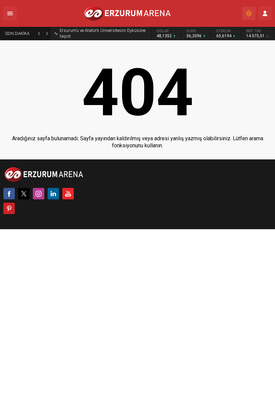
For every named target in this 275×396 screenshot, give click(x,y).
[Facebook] (9, 193)
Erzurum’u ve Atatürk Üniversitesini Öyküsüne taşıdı (103, 33)
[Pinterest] (9, 208)
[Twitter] (24, 193)
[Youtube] (68, 193)
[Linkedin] (53, 193)
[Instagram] (38, 193)
